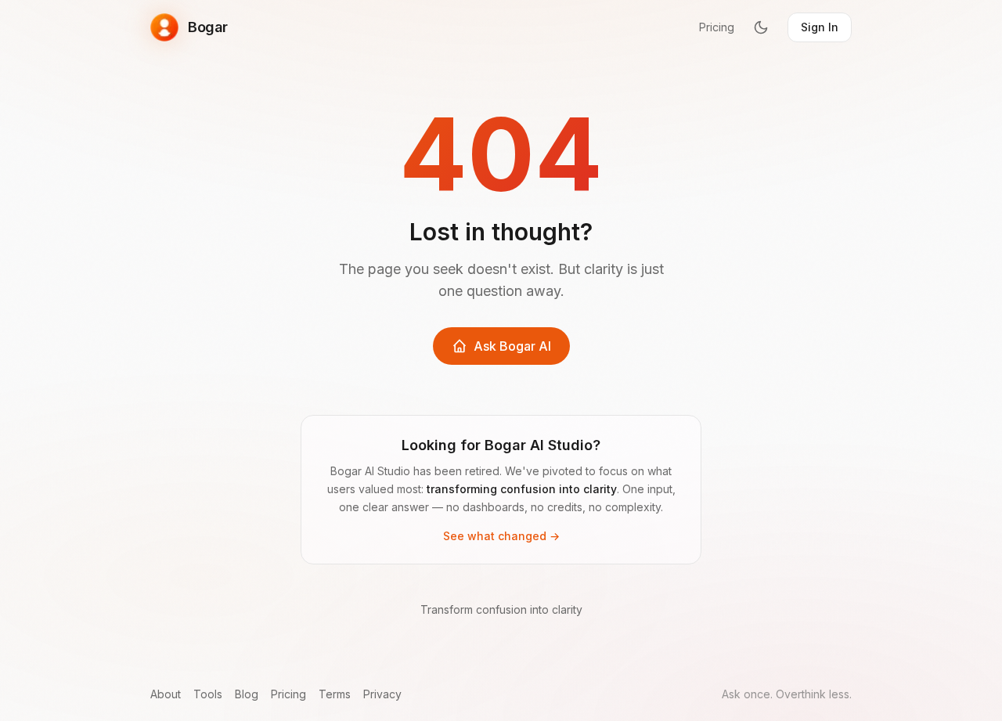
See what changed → (501, 536)
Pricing (716, 27)
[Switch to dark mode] (761, 27)
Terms (335, 694)
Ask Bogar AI (512, 346)
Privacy (382, 694)
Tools (207, 694)
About (165, 694)
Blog (246, 694)
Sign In (819, 27)
